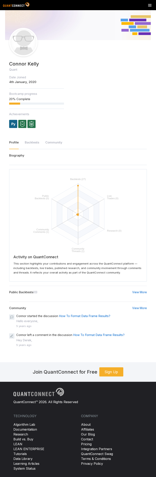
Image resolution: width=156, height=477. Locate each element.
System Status (24, 468)
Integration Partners (96, 449)
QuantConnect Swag (97, 454)
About (86, 424)
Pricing (86, 444)
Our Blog (88, 434)
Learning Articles (26, 464)
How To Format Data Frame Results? (84, 316)
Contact (87, 439)
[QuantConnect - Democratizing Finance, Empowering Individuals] (16, 5)
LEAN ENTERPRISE (28, 449)
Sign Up (111, 372)
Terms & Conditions (96, 459)
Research (20, 434)
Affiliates (87, 429)
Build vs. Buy (23, 439)
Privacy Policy (92, 464)
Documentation (25, 429)
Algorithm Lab (24, 424)
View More (139, 292)
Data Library (22, 459)
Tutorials (20, 454)
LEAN (17, 444)
